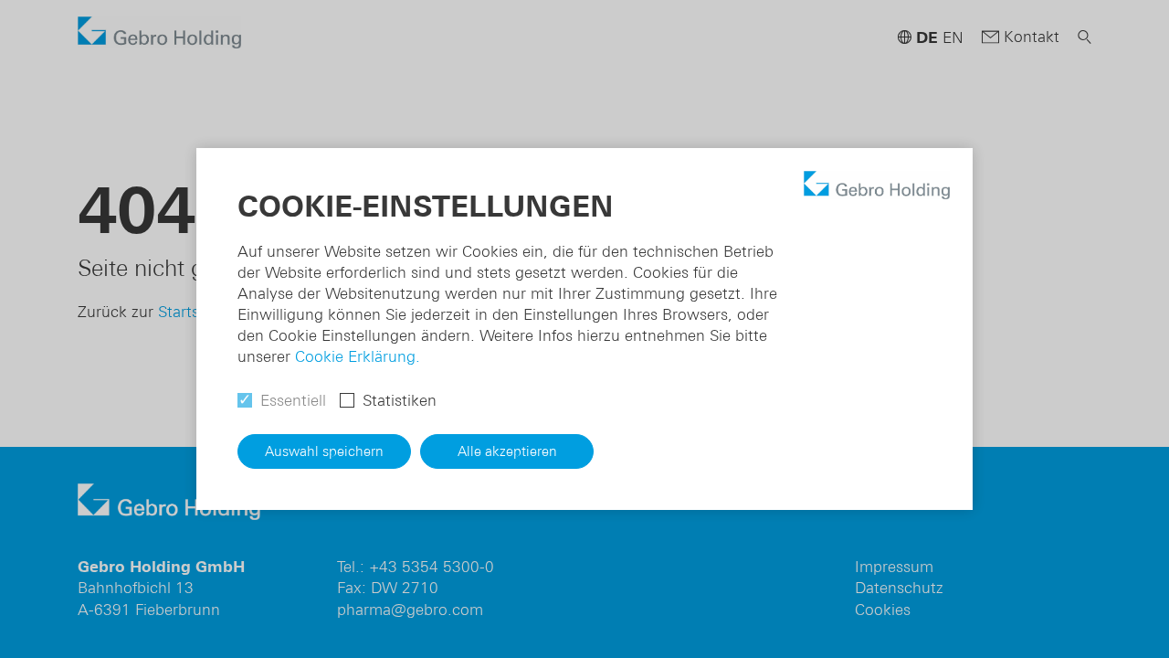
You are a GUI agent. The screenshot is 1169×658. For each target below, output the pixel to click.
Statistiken (400, 400)
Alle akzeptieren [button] (507, 451)
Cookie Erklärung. (357, 356)
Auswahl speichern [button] (324, 451)
